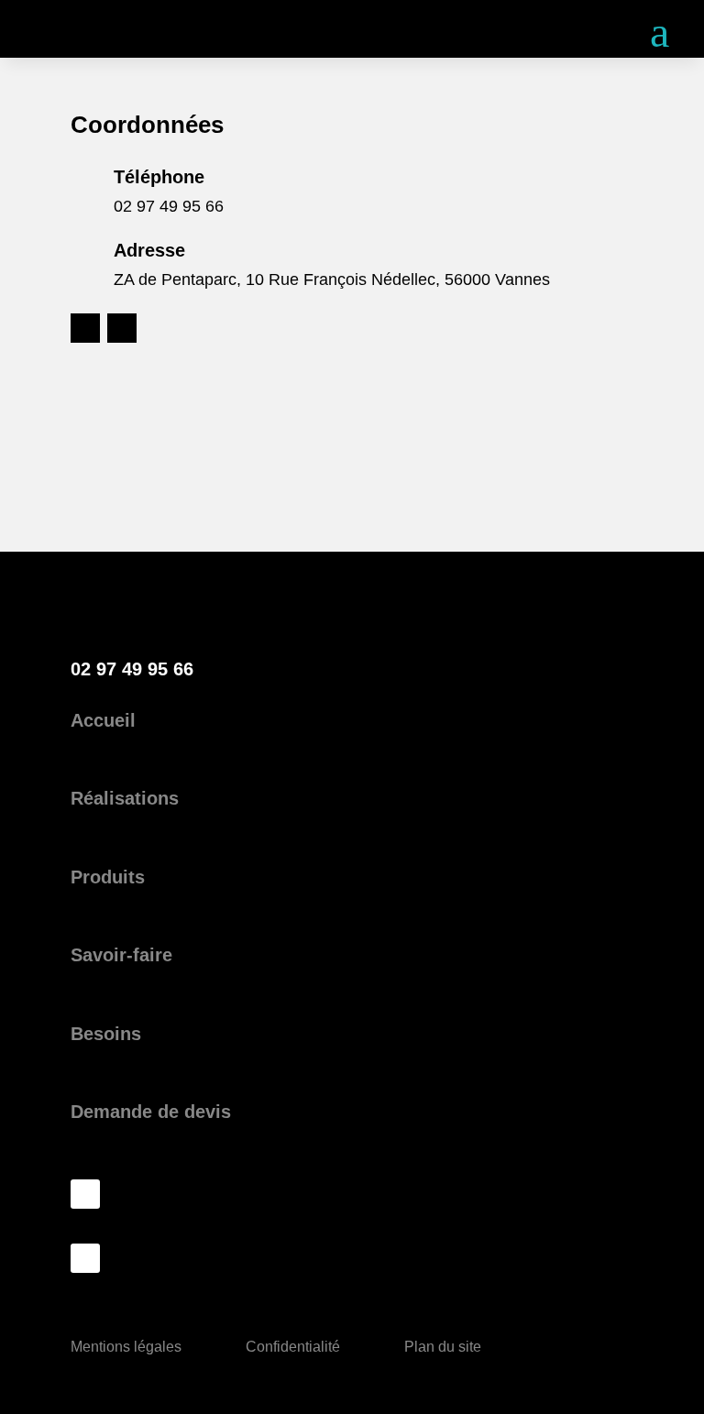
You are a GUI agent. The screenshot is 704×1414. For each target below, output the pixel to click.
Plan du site (442, 1346)
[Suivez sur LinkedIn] (122, 328)
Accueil (103, 720)
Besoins (106, 1034)
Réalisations (125, 798)
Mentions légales (126, 1346)
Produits (108, 877)
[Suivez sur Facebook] (85, 328)
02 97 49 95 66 (169, 206)
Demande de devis (151, 1112)
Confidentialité (293, 1346)
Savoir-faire (121, 955)
